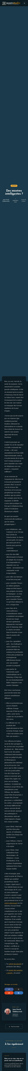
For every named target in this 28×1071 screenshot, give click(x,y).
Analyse (14, 185)
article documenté (15, 964)
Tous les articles (15, 1026)
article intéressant (10, 903)
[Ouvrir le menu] (24, 3)
